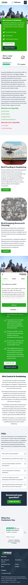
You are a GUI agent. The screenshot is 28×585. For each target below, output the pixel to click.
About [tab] (23, 278)
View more (6, 189)
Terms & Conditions (5, 582)
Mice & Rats (18, 560)
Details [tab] (14, 278)
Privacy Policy (12, 582)
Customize (13, 309)
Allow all (14, 305)
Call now (17, 2)
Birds (2, 566)
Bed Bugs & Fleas (5, 564)
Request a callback (10, 48)
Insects (17, 564)
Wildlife (17, 566)
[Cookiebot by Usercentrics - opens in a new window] (19, 274)
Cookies (18, 582)
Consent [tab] (5, 278)
